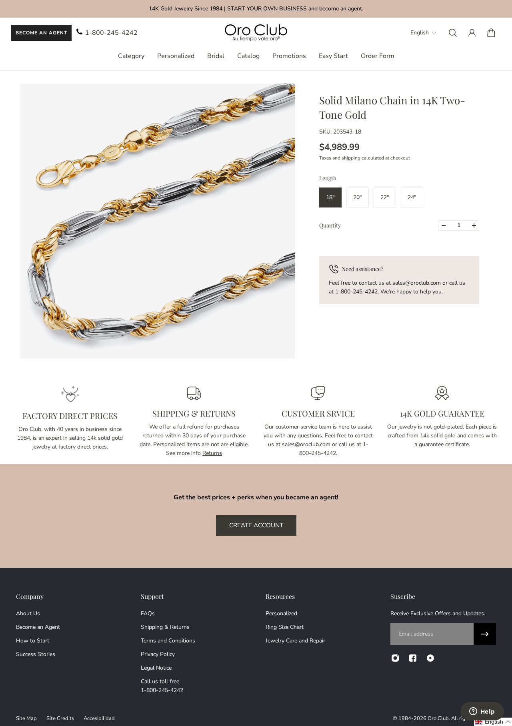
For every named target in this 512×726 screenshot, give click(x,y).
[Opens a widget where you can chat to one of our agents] (482, 712)
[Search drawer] (452, 33)
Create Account (256, 525)
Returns (212, 453)
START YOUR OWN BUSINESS (267, 8)
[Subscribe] (485, 634)
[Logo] (256, 33)
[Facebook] (413, 658)
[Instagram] (395, 658)
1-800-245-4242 (111, 32)
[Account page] (472, 33)
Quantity (330, 225)
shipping (351, 158)
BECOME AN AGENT (41, 33)
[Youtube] (430, 658)
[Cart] (491, 33)
